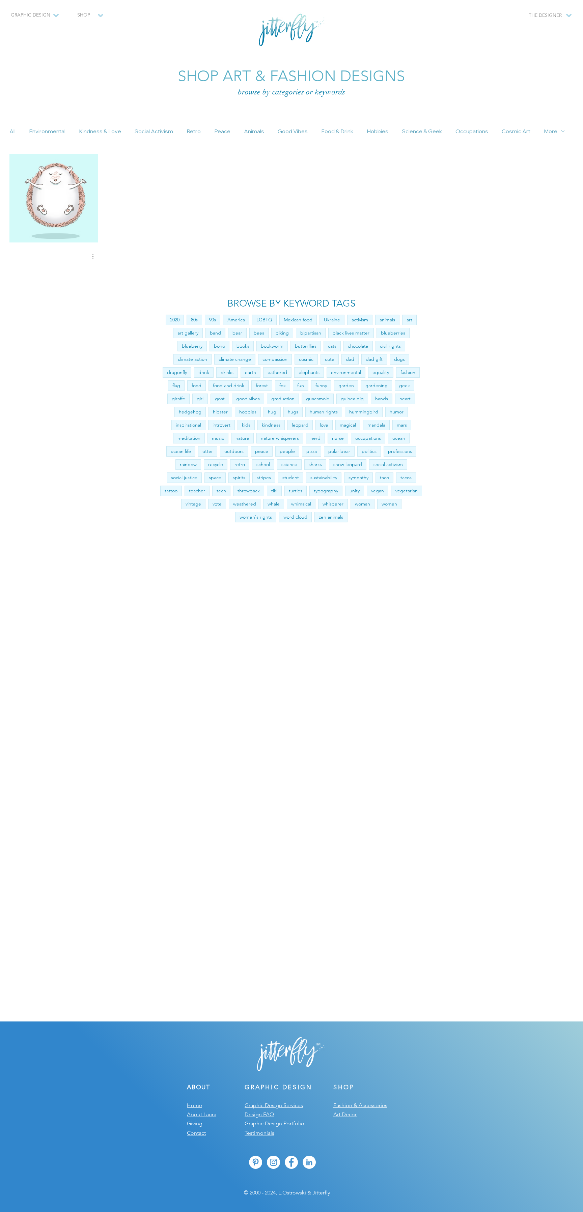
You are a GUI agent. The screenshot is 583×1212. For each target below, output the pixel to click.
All (12, 131)
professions (400, 451)
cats (332, 346)
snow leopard (347, 464)
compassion (274, 359)
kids (246, 425)
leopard (300, 425)
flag (176, 385)
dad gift (374, 359)
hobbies (247, 412)
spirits (239, 477)
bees (259, 333)
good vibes (248, 399)
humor (397, 412)
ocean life (181, 451)
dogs (399, 359)
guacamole (317, 399)
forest (262, 385)
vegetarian (406, 491)
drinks (227, 372)
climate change (235, 359)
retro (239, 464)
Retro (194, 131)
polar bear (339, 451)
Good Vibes (293, 131)
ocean (398, 438)
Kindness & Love (100, 131)
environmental (346, 372)
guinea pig (352, 399)
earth (250, 372)
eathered (277, 372)
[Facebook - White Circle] (291, 1162)
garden (346, 385)
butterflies (305, 346)
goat (220, 399)
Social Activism (154, 131)
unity (355, 491)
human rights (324, 412)
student (290, 477)
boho (219, 346)
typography (326, 491)
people (287, 451)
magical (348, 425)
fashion (407, 372)
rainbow (188, 464)
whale (274, 504)
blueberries (393, 333)
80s (194, 320)
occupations (368, 438)
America (236, 320)
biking (282, 333)
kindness (271, 425)
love (324, 425)
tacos (406, 477)
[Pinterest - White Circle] (255, 1162)
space (215, 477)
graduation (283, 399)
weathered (244, 504)
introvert (221, 425)
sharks (315, 464)
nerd (315, 438)
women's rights (256, 517)
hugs (293, 412)
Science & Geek (422, 131)
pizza (311, 451)
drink (203, 372)
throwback (249, 491)
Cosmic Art (516, 131)
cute (329, 359)
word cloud (295, 517)
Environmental (47, 131)
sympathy (358, 477)
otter (207, 451)
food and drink (228, 385)
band (215, 333)
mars (402, 425)
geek (404, 385)
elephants (309, 372)
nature (242, 438)
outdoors (234, 451)
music (218, 438)
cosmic (306, 359)
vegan (377, 491)
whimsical (301, 504)
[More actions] (95, 256)
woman (362, 504)
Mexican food (298, 320)
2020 (174, 320)
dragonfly (177, 372)
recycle (215, 464)
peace (261, 451)
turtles (295, 491)
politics (369, 451)
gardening (376, 385)
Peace (222, 131)
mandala (376, 425)
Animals (254, 131)
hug (272, 412)
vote (217, 504)
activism (360, 320)
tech (221, 491)
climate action (192, 359)
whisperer (333, 504)
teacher (197, 491)
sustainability (323, 477)
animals (387, 320)
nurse (338, 438)
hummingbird (363, 412)
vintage (193, 504)
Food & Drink (337, 131)
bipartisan (310, 333)
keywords (330, 92)
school (263, 464)
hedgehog (190, 412)
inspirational (188, 425)
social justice (184, 477)
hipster (220, 412)
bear (237, 333)
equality (380, 372)
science (289, 464)
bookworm (272, 346)
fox (282, 385)
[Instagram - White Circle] (273, 1162)
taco (384, 477)
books (243, 346)
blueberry (192, 346)
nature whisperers (280, 438)
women (389, 504)
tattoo (171, 491)
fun (300, 385)
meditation (188, 438)
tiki (274, 491)
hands (381, 399)
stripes (264, 477)
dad (350, 359)
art (409, 320)
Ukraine (332, 320)
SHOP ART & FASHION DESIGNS (291, 76)
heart (405, 399)
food (196, 385)
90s (212, 320)
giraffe (178, 399)
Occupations (471, 131)
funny (321, 385)
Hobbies (377, 131)
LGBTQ (264, 320)
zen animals (331, 517)
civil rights (390, 346)
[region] (87, 18)
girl (200, 399)
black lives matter (351, 333)
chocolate (358, 346)
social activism (388, 464)
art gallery (187, 333)
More (550, 131)
